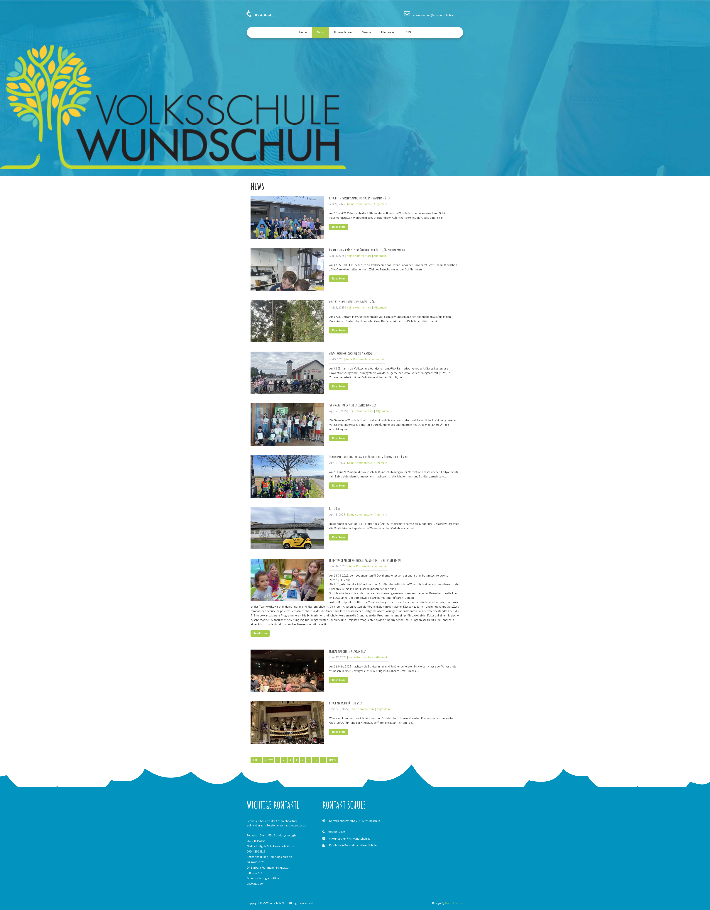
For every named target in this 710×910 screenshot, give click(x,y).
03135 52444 (254, 873)
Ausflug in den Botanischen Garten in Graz (353, 301)
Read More (339, 227)
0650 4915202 (255, 862)
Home (303, 32)
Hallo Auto (334, 508)
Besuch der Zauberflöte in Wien (346, 703)
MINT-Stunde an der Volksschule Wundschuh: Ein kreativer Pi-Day (365, 560)
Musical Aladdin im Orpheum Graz (347, 651)
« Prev (269, 760)
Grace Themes (454, 903)
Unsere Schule (343, 32)
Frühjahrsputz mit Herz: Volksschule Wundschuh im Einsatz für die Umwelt (369, 457)
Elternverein (388, 32)
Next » (333, 760)
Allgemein (380, 204)
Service (366, 32)
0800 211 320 (255, 884)
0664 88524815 (256, 851)
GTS (408, 32)
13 (323, 760)
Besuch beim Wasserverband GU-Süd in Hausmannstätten (359, 198)
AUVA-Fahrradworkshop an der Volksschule (352, 353)
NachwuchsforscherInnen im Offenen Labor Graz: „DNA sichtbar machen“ (368, 250)
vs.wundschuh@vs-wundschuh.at (349, 838)
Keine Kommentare (359, 204)
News (320, 32)
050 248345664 (256, 841)
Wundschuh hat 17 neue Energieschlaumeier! (352, 405)
